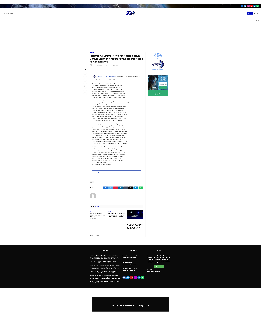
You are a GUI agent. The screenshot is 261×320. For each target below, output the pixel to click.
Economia (119, 20)
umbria (91, 182)
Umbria (91, 52)
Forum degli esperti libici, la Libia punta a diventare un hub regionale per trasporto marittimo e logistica (26, 6)
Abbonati (250, 13)
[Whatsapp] (142, 277)
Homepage (94, 20)
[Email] (85, 87)
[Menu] (258, 20)
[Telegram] (85, 90)
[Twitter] (85, 76)
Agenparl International (129, 20)
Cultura (152, 20)
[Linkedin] (139, 277)
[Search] (256, 20)
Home (91, 26)
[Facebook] (85, 73)
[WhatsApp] (85, 93)
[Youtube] (131, 277)
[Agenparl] (130, 13)
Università (146, 20)
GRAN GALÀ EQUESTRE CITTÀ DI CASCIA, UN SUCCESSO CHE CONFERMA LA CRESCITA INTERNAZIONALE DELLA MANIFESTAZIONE (135, 226)
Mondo (113, 20)
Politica (108, 20)
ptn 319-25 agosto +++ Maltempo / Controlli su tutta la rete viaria (97, 215)
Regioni (139, 20)
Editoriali (101, 20)
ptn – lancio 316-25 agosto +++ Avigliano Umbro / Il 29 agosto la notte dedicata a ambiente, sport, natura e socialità (116, 216)
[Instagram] (135, 277)
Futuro (167, 20)
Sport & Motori (160, 20)
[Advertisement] (130, 39)
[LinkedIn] (85, 80)
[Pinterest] (85, 83)
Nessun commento (108, 65)
